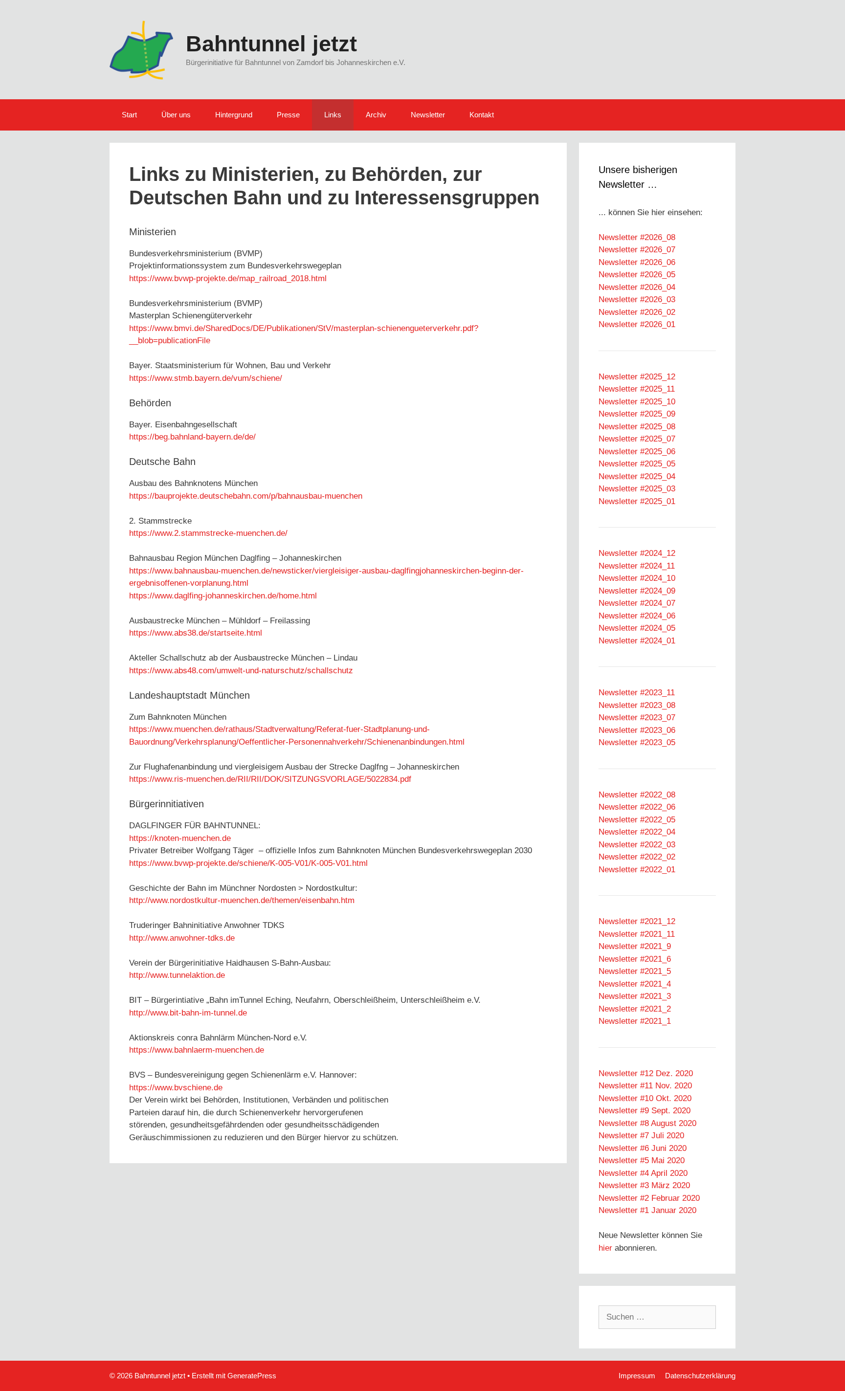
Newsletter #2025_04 (637, 476)
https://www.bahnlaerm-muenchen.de (196, 1050)
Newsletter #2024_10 (637, 578)
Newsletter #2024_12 (637, 553)
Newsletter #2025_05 (637, 463)
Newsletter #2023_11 (637, 692)
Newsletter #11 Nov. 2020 (645, 1085)
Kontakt (481, 114)
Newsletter (428, 114)
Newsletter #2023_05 (637, 742)
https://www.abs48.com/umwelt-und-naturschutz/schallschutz (241, 670)
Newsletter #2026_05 (637, 274)
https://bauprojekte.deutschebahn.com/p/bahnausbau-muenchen (245, 496)
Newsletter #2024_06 (637, 615)
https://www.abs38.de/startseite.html (195, 633)
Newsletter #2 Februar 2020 (649, 1198)
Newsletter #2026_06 (637, 262)
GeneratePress (251, 1375)
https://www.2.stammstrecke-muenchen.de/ (208, 533)
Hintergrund (233, 114)
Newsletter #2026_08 (637, 237)
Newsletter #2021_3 (635, 996)
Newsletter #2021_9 (635, 946)
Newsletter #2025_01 (637, 501)
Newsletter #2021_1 (635, 1021)
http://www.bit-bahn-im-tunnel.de (188, 1012)
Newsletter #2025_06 (637, 451)
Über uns (176, 114)
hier (605, 1248)
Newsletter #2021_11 (637, 934)
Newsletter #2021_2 (635, 1009)
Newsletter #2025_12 (637, 376)
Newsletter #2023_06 (637, 730)
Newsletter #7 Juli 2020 (641, 1135)
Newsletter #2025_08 (637, 426)
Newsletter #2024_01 (637, 640)
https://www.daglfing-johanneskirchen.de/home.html (223, 595)
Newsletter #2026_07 (637, 249)
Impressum (637, 1375)
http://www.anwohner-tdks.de (182, 938)
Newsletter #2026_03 (637, 299)
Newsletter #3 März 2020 (644, 1185)
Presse (288, 114)
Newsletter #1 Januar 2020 (647, 1210)
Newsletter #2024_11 (637, 566)
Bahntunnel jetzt (271, 43)
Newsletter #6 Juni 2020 (643, 1148)
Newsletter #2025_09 (637, 414)
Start (129, 114)
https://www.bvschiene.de (175, 1087)
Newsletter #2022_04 (637, 832)
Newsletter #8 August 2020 (647, 1123)
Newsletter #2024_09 (637, 591)
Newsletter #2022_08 (637, 794)
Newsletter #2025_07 (637, 438)
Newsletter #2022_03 (637, 844)
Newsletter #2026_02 (637, 312)
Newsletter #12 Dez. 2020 (646, 1073)
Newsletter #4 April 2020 (643, 1173)
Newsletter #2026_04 (637, 287)
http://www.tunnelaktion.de (177, 975)
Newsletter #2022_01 (637, 869)
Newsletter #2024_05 (637, 628)
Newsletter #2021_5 (635, 971)
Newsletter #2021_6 (635, 959)
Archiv (376, 114)
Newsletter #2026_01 (637, 324)
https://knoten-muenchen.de (180, 838)
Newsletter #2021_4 (635, 984)
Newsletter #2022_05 (637, 819)
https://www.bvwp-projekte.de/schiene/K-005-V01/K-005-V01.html (248, 863)
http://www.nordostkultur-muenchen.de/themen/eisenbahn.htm (242, 900)
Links (332, 114)
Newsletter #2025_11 (637, 389)
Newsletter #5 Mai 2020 (642, 1160)
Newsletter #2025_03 (637, 488)
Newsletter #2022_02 (637, 856)
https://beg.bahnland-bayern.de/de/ (192, 437)
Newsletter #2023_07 (637, 717)
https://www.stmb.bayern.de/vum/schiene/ (205, 378)
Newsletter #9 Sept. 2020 (644, 1110)
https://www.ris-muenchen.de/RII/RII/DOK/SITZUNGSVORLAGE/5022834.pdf (270, 779)
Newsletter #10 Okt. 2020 (645, 1098)
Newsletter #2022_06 (637, 807)
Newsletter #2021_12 (637, 921)
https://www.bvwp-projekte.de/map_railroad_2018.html (228, 278)
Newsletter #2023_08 (637, 705)
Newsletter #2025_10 (637, 401)
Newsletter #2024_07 (637, 603)
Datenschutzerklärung (700, 1375)
